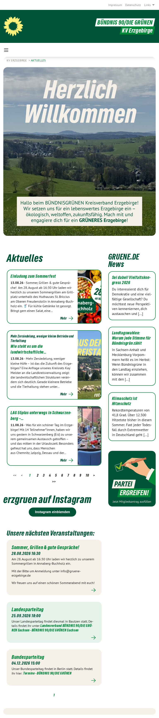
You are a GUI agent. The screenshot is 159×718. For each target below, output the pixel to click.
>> (54, 481)
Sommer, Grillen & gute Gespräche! (46, 547)
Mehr (63, 318)
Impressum (115, 5)
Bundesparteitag (28, 657)
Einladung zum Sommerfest (33, 276)
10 (87, 475)
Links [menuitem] (147, 5)
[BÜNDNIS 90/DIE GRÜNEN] (13, 26)
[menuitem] (115, 5)
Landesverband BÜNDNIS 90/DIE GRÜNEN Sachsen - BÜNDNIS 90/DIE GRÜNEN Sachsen (52, 627)
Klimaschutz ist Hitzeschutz (124, 401)
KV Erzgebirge (17, 60)
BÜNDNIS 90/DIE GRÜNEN (125, 22)
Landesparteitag (28, 609)
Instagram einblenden (52, 511)
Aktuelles (38, 60)
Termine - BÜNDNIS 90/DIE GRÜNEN (47, 673)
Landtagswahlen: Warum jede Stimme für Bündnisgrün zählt (131, 338)
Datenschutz (133, 5)
